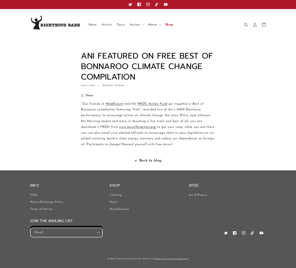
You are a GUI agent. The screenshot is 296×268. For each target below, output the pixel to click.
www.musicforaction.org (137, 127)
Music (114, 202)
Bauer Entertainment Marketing (171, 259)
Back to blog (150, 160)
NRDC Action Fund (152, 104)
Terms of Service (41, 209)
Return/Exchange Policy (46, 202)
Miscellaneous (119, 209)
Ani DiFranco (198, 195)
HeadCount (114, 104)
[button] (136, 24)
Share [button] (89, 95)
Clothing (116, 195)
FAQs (34, 195)
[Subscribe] (97, 232)
